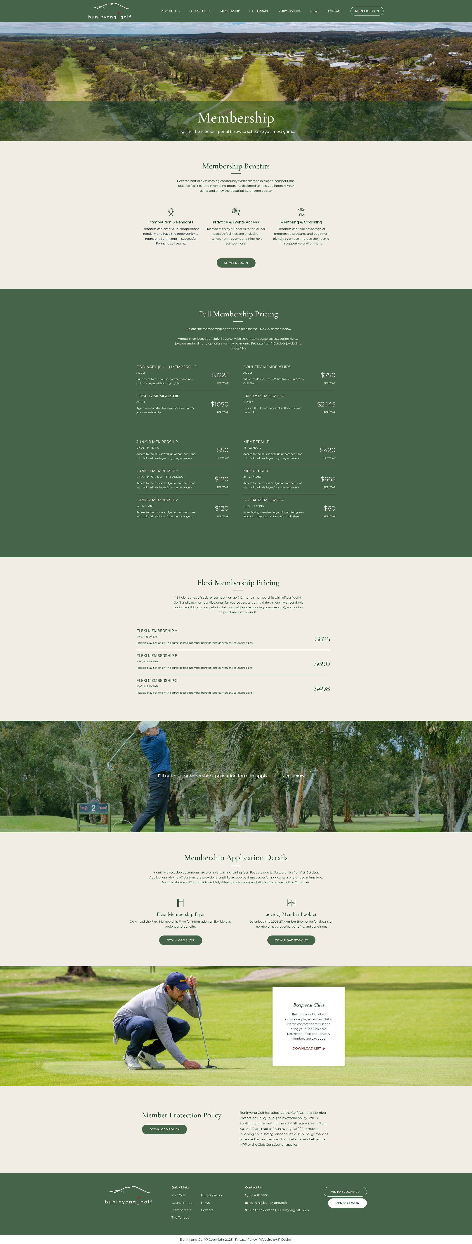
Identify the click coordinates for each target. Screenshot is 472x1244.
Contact (335, 11)
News (314, 11)
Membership (230, 11)
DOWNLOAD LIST (307, 1048)
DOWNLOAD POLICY (164, 1129)
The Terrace (259, 11)
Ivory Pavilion (289, 11)
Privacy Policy (246, 1239)
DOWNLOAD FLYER (181, 940)
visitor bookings (345, 1191)
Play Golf (169, 11)
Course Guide (200, 11)
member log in (236, 263)
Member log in (367, 11)
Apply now (294, 776)
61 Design (284, 1239)
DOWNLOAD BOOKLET (291, 940)
